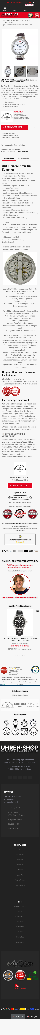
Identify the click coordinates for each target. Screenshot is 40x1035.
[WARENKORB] (25, 9)
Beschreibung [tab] (9, 158)
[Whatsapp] (25, 777)
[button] (15, 8)
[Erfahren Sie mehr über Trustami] (3, 684)
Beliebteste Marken (20, 691)
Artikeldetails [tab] (23, 158)
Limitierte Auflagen (8, 22)
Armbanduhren (15, 20)
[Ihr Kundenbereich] (31, 9)
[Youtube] (30, 777)
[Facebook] (15, 777)
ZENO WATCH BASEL (23, 478)
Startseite (6, 20)
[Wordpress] (10, 777)
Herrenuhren (24, 20)
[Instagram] (20, 777)
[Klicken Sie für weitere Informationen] (20, 676)
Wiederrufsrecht (20, 530)
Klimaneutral (17, 523)
